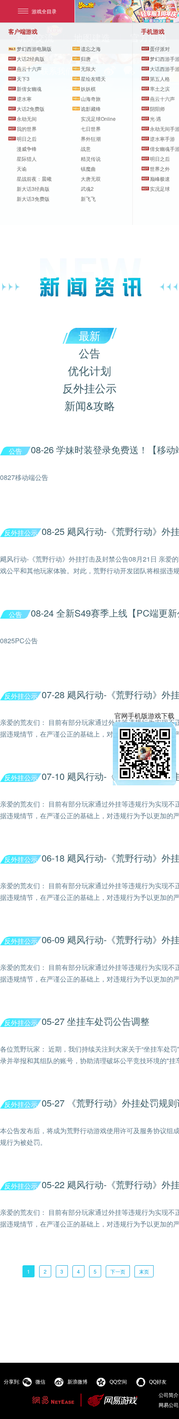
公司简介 (169, 1394)
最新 (89, 335)
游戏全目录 (44, 11)
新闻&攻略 (90, 405)
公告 (89, 352)
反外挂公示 (89, 387)
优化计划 (89, 370)
